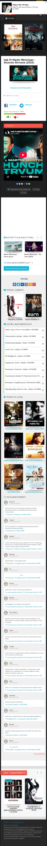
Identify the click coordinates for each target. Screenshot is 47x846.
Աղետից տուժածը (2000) (15, 531)
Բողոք (37, 189)
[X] (24, 184)
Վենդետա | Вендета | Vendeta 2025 (18, 514)
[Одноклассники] (20, 184)
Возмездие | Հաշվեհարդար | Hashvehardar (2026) (23, 563)
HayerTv (6, 822)
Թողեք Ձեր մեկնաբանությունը (16, 268)
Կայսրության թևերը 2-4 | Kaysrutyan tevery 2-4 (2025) (24, 592)
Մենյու (11, 18)
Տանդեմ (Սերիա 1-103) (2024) (16, 704)
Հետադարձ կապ (17, 822)
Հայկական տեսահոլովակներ (20, 88)
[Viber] (27, 184)
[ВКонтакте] (17, 184)
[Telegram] (22, 184)
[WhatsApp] (29, 184)
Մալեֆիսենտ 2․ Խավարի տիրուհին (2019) (21, 719)
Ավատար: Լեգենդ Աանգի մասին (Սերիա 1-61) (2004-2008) (24, 549)
